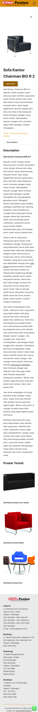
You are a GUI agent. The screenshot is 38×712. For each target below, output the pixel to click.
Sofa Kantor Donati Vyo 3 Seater (16, 503)
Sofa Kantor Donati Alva (12, 583)
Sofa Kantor (15, 133)
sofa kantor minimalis (20, 365)
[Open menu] (34, 3)
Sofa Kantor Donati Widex (13, 543)
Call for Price (10, 84)
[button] (31, 17)
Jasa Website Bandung (23, 711)
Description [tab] (12, 142)
